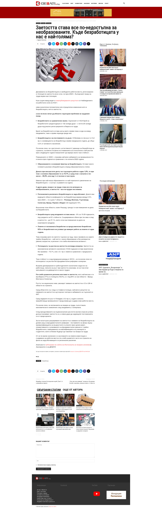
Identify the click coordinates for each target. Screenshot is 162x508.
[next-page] (40, 434)
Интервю (94, 3)
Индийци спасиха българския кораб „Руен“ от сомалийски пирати (49, 382)
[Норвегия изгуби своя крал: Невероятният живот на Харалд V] (112, 194)
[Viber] (84, 43)
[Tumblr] (77, 43)
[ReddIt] (69, 43)
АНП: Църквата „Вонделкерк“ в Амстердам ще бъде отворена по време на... (111, 270)
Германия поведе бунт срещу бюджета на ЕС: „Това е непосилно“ (112, 118)
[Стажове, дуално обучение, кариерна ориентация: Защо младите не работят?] (45, 400)
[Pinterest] (57, 43)
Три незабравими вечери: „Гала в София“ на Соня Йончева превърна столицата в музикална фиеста (111, 92)
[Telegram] (80, 43)
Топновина (48, 23)
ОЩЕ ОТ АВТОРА (73, 389)
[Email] (73, 43)
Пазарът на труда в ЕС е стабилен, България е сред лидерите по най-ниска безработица (64, 409)
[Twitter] (53, 43)
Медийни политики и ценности (46, 501)
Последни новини (103, 264)
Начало (38, 21)
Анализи (87, 3)
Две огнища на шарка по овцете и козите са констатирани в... (111, 238)
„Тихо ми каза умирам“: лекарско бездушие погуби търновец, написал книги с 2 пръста (82, 382)
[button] (124, 3)
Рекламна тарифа (42, 493)
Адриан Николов (41, 40)
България (65, 3)
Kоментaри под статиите (44, 498)
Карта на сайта (52, 506)
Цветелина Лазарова (104, 210)
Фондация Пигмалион (43, 496)
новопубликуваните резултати (67, 100)
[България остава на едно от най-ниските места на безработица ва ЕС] (85, 400)
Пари (100, 234)
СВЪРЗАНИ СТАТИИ (49, 389)
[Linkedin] (65, 43)
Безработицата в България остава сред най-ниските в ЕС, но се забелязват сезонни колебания (45, 429)
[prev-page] (37, 434)
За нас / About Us (42, 490)
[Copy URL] (88, 43)
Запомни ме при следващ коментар (47, 465)
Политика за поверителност (45, 500)
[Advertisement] (65, 86)
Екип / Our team (41, 491)
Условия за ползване (43, 495)
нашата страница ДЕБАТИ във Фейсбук (80, 351)
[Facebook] (49, 43)
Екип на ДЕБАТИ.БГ (103, 241)
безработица (45, 360)
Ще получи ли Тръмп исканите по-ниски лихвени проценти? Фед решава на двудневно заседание (85, 429)
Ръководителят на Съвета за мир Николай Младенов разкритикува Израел (111, 146)
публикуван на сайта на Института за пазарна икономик (67, 345)
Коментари (78, 3)
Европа (101, 3)
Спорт (107, 3)
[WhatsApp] (61, 43)
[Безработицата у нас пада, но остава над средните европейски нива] (65, 419)
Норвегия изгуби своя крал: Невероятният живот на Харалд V (111, 68)
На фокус (43, 23)
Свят (71, 3)
